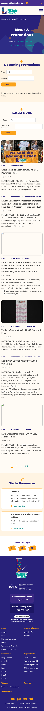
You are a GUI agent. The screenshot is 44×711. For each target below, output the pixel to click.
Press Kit (15, 491)
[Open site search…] (41, 3)
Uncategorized (17, 166)
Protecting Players (31, 664)
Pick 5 (3, 671)
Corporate (15, 197)
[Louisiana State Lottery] (9, 10)
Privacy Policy (9, 703)
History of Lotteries (8, 639)
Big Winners (15, 326)
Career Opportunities (9, 649)
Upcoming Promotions (26, 41)
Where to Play (6, 691)
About (3, 628)
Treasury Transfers (33, 197)
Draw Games (6, 654)
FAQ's (3, 642)
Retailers (27, 683)
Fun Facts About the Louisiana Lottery (25, 515)
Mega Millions (6, 658)
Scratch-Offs (28, 632)
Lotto (3, 668)
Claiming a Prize (30, 658)
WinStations (28, 671)
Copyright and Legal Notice (27, 703)
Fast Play (27, 635)
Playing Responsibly (31, 661)
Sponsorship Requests (9, 646)
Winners (4, 683)
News (3, 166)
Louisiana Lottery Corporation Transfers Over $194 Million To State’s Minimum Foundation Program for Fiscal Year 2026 (21, 203)
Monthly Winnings (32, 357)
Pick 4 (3, 675)
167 (26, 466)
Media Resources (28, 45)
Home (3, 19)
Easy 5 (28, 430)
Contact (4, 632)
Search (8, 84)
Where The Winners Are (10, 687)
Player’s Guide (29, 654)
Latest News (14, 45)
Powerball (30, 326)
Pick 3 (3, 678)
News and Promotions (17, 19)
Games (27, 258)
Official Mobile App (31, 668)
